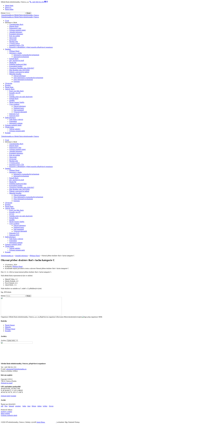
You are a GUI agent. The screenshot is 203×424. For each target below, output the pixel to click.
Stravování (12, 38)
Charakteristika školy (16, 24)
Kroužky (8, 331)
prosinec (18, 406)
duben (39, 406)
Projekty (8, 85)
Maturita (8, 327)
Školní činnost (10, 325)
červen (51, 406)
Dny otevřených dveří (16, 60)
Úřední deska (9, 127)
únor (28, 406)
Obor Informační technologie (23, 79)
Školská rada (13, 41)
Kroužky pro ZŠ (14, 93)
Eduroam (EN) (14, 116)
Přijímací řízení (14, 51)
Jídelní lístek (9, 5)
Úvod (7, 21)
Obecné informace (20, 76)
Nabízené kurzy (19, 108)
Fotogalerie (13, 121)
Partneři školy (14, 59)
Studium (8, 49)
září (2, 406)
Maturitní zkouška (15, 74)
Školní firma (9, 87)
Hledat (3, 13)
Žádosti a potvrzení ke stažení (19, 72)
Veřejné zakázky (14, 129)
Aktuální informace (15, 32)
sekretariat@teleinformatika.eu (16, 369)
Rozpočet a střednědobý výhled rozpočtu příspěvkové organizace (31, 47)
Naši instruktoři (19, 110)
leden (24, 406)
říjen (6, 406)
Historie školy (14, 26)
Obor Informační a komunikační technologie (28, 78)
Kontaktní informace (16, 34)
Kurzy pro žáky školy (16, 91)
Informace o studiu (15, 53)
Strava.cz (8, 7)
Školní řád (12, 62)
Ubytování (12, 40)
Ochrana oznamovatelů (17, 131)
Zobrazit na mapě (6, 383)
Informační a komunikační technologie (26, 55)
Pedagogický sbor (15, 28)
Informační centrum (15, 123)
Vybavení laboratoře (20, 112)
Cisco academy (14, 104)
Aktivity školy (10, 89)
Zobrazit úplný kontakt (8, 396)
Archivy (3, 340)
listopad (11, 406)
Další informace (10, 117)
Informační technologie (21, 57)
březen (34, 406)
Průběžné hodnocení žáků (18, 64)
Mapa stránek (5, 413)
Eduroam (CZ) (14, 114)
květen (45, 406)
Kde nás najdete (14, 36)
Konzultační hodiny (16, 66)
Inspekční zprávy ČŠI (16, 45)
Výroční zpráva (14, 43)
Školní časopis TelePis (16, 102)
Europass (17, 81)
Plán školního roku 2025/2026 (19, 70)
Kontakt (7, 133)
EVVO (11, 95)
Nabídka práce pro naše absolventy (21, 97)
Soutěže (12, 100)
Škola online (9, 9)
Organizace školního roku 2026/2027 (21, 68)
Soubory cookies (6, 411)
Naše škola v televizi (16, 119)
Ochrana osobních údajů (17, 30)
